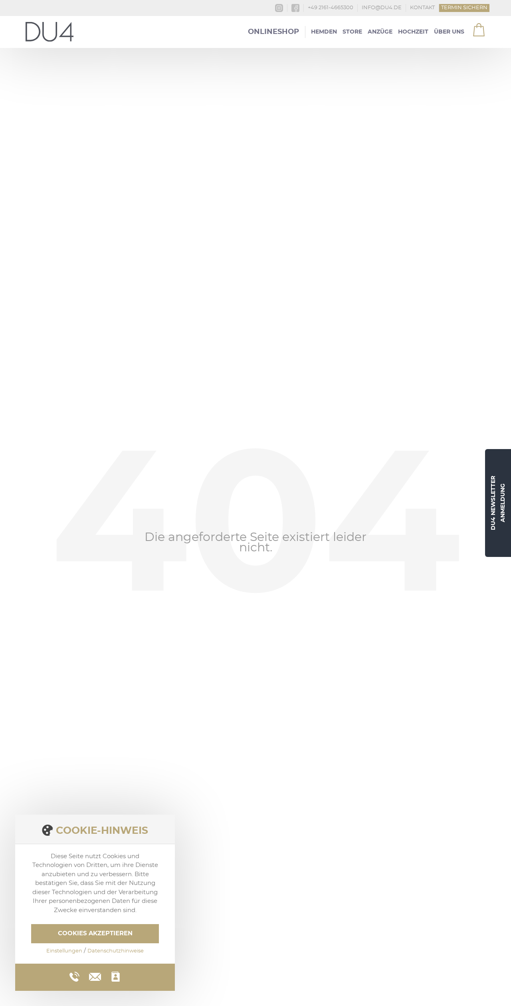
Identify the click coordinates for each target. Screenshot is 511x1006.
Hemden (324, 32)
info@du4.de (382, 7)
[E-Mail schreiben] (95, 976)
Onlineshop (273, 32)
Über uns (449, 32)
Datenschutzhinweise (115, 951)
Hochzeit (413, 32)
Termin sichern (464, 7)
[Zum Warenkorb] (473, 27)
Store (352, 32)
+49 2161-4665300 (330, 7)
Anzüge (380, 32)
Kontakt (422, 7)
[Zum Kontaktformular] (116, 977)
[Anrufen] (74, 977)
